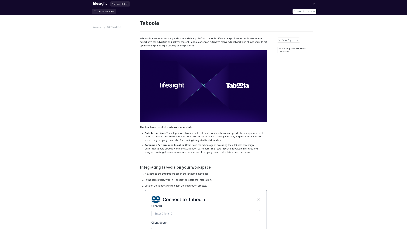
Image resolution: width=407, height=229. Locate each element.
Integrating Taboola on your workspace (292, 50)
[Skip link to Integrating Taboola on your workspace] (137, 167)
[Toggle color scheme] (313, 4)
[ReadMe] (114, 27)
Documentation (120, 4)
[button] (203, 86)
